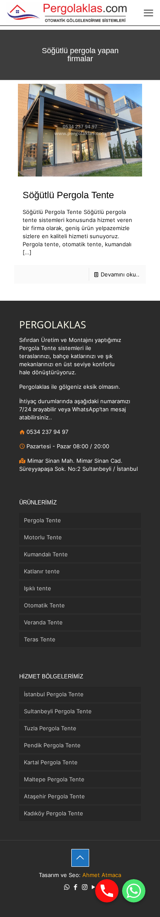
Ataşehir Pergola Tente (54, 796)
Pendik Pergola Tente (52, 745)
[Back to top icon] (80, 858)
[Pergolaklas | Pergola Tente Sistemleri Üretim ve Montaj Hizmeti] (67, 12)
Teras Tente (39, 639)
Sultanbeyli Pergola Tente (58, 711)
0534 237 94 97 (46, 431)
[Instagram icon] (84, 887)
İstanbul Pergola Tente (54, 694)
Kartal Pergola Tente (51, 762)
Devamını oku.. (120, 274)
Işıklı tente (37, 588)
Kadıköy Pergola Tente (53, 813)
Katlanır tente (42, 571)
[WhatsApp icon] (67, 887)
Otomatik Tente (44, 605)
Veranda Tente (43, 622)
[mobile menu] (148, 13)
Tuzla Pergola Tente (50, 728)
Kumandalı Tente (46, 554)
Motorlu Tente (43, 537)
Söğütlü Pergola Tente (68, 195)
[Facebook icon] (76, 887)
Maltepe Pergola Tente (54, 779)
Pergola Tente (42, 520)
